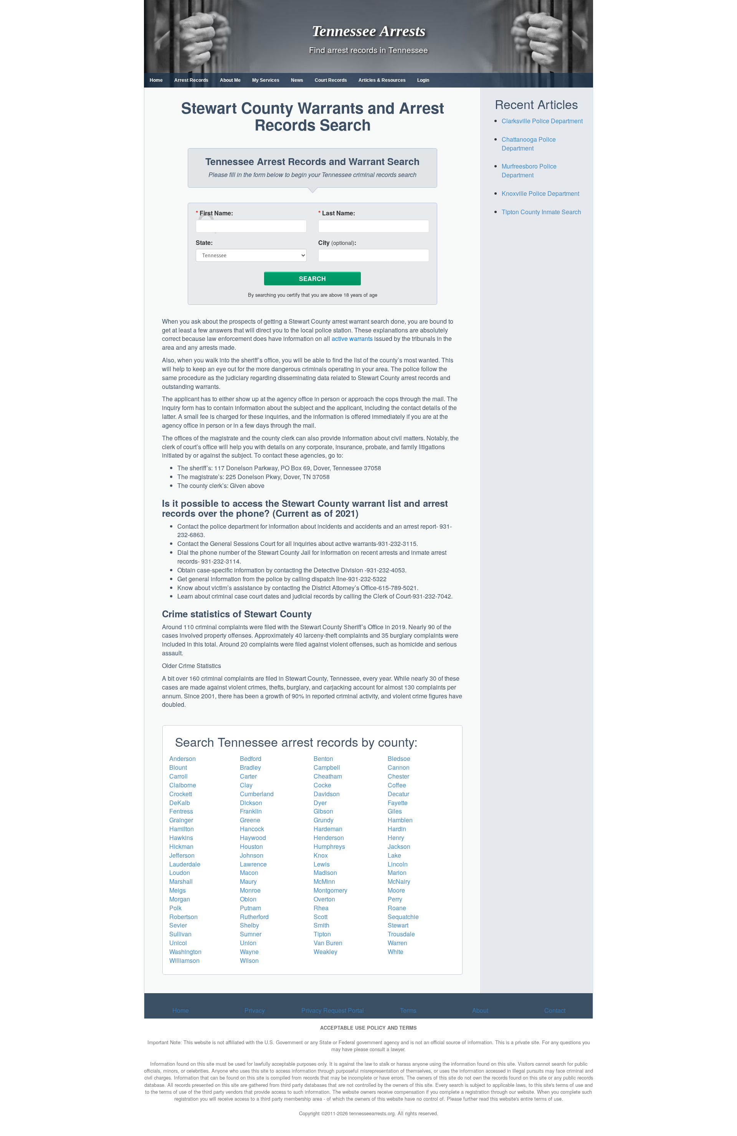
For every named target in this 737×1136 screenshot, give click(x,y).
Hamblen (400, 819)
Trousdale (401, 933)
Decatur (398, 793)
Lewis (322, 864)
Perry (395, 899)
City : (337, 242)
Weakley (325, 951)
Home (156, 80)
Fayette (398, 802)
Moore (396, 890)
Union (248, 942)
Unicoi (178, 942)
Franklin (251, 811)
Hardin (397, 828)
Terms (408, 1010)
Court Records (331, 80)
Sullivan (180, 933)
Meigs (177, 890)
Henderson (329, 837)
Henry (396, 837)
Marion (397, 872)
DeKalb (179, 802)
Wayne (249, 951)
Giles (395, 811)
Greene (250, 819)
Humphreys (329, 846)
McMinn (324, 881)
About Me (230, 80)
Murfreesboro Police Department (529, 170)
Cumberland (257, 793)
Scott (320, 916)
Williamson (184, 960)
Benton (323, 758)
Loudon (179, 872)
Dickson (251, 802)
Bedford (250, 758)
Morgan (179, 899)
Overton (324, 899)
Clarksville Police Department (542, 120)
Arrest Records (191, 80)
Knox (321, 855)
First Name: (214, 213)
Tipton (322, 933)
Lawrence (253, 864)
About (480, 1010)
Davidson (327, 793)
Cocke (322, 784)
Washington (185, 951)
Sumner (250, 933)
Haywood (253, 837)
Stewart (398, 925)
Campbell (327, 767)
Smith (321, 925)
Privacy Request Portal (332, 1010)
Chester (398, 776)
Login (423, 80)
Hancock (252, 828)
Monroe (250, 890)
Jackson (399, 846)
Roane (397, 907)
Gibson (323, 811)
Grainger (181, 819)
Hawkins (181, 837)
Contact (554, 1010)
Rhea (321, 907)
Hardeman (328, 828)
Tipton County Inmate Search (541, 211)
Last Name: (336, 213)
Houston (251, 846)
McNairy (399, 881)
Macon (249, 872)
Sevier (178, 925)
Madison (325, 872)
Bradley (250, 767)
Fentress (181, 811)
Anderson (182, 758)
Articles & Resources (382, 80)
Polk (175, 907)
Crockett (180, 793)
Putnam (250, 907)
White (395, 951)
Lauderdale (184, 864)
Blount (178, 767)
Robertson (183, 916)
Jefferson (182, 855)
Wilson (249, 960)
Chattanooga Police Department (529, 143)
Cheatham (328, 776)
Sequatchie (403, 916)
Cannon (399, 767)
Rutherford (254, 916)
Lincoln (398, 864)
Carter (248, 776)
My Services (265, 80)
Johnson (251, 855)
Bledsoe (399, 758)
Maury (248, 881)
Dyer (320, 802)
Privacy (255, 1010)
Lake (394, 855)
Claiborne (182, 784)
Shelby (249, 925)
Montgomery (330, 890)
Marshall (181, 881)
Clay (246, 784)
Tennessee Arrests (369, 30)
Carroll (178, 776)
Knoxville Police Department (540, 193)
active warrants (352, 338)
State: (204, 242)
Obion (248, 899)
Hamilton (181, 828)
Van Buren (328, 942)
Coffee (397, 784)
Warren (397, 942)
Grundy (324, 819)
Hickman (181, 846)
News (297, 80)
